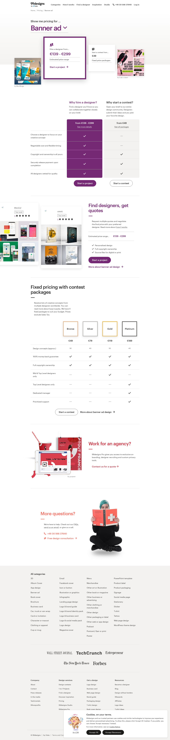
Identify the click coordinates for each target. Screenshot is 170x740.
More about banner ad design (104, 266)
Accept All (93, 732)
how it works (121, 227)
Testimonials (35, 701)
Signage (117, 592)
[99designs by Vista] (38, 4)
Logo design (65, 625)
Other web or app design (97, 622)
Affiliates (118, 701)
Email (62, 578)
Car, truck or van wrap (40, 611)
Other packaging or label (97, 617)
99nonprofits (35, 705)
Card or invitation (38, 616)
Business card (37, 606)
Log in (136, 4)
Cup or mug (36, 630)
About (33, 685)
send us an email (51, 527)
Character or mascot (40, 620)
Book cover (35, 597)
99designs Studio (65, 705)
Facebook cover (67, 583)
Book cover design (94, 709)
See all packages (121, 127)
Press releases (36, 693)
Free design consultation (60, 538)
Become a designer (122, 685)
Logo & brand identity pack (71, 611)
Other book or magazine (97, 592)
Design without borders (124, 693)
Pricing (40, 10)
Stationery (118, 602)
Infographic (65, 597)
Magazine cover (66, 630)
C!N (77, 732)
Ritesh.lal (17, 207)
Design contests (65, 685)
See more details (84, 127)
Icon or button (66, 588)
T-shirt (116, 611)
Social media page (122, 597)
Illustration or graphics (69, 592)
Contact (34, 689)
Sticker (117, 606)
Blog (116, 689)
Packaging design (93, 701)
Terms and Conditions (60, 735)
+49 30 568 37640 (123, 4)
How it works (68, 4)
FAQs (76, 524)
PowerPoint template (123, 578)
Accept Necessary (113, 732)
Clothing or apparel (39, 625)
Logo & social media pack (71, 620)
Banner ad (35, 592)
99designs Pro (64, 709)
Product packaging (122, 588)
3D (32, 578)
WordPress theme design (125, 625)
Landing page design (69, 602)
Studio (107, 4)
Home (33, 10)
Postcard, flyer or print (96, 631)
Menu (89, 578)
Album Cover (36, 583)
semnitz (60, 211)
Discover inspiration (66, 697)
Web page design (121, 620)
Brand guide (91, 697)
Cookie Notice (114, 727)
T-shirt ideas (119, 709)
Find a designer (83, 4)
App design (36, 588)
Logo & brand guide (68, 606)
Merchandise (92, 583)
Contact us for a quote (104, 466)
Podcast (90, 626)
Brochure (35, 602)
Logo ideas (119, 705)
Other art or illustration (97, 588)
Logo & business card (69, 616)
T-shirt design (92, 705)
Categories (55, 4)
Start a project (58, 67)
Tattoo (117, 616)
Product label (119, 583)
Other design (92, 612)
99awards (118, 697)
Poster (89, 636)
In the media (35, 697)
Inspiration (97, 4)
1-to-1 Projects (64, 689)
